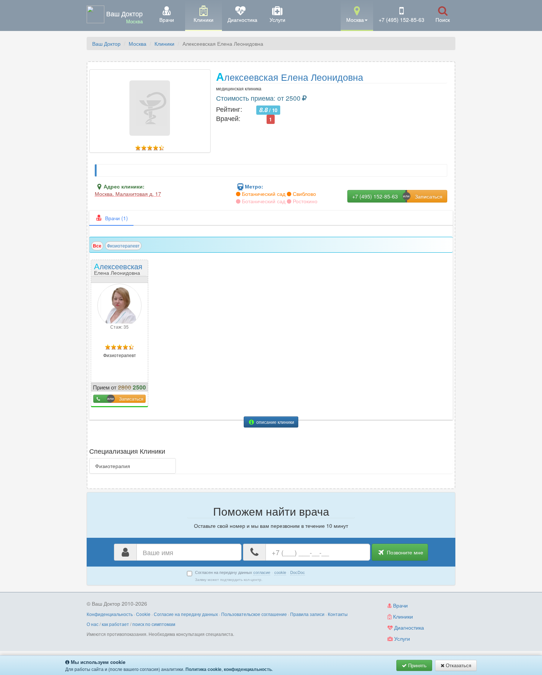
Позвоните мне (404, 552)
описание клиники (274, 422)
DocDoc (297, 572)
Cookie (143, 614)
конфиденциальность (248, 669)
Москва (137, 43)
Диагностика (408, 627)
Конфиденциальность (110, 614)
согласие (261, 572)
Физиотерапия (112, 466)
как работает (115, 624)
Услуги (401, 638)
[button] (357, 15)
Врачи (400, 605)
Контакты (338, 614)
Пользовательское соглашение (254, 614)
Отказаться (457, 665)
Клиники (164, 43)
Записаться (131, 398)
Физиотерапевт (123, 245)
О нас (92, 624)
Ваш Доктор (106, 43)
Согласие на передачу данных (186, 614)
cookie (280, 572)
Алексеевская (118, 268)
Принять (417, 665)
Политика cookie (203, 669)
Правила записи (307, 614)
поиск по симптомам (153, 624)
